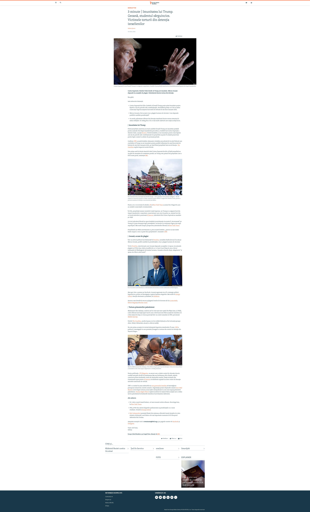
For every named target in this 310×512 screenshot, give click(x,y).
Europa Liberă (146, 410)
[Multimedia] (246, 3)
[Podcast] (251, 3)
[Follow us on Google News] (171, 497)
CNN (135, 141)
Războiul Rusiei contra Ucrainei (115, 450)
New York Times (158, 205)
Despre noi (108, 499)
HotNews (156, 296)
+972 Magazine (143, 373)
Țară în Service (137, 449)
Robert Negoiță (132, 303)
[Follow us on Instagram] (164, 497)
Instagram (131, 423)
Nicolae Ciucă (143, 303)
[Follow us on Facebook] (156, 497)
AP (150, 205)
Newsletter (132, 8)
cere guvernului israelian (159, 386)
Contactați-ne (109, 496)
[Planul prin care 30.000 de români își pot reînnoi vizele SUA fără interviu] (193, 474)
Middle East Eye (133, 317)
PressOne (156, 240)
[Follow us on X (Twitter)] (175, 497)
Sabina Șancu (131, 28)
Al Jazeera (150, 215)
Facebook (175, 421)
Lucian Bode (173, 301)
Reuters (144, 133)
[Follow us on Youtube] (160, 497)
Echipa (107, 506)
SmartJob (185, 449)
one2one (160, 449)
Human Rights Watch (142, 392)
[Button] (179, 36)
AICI (158, 434)
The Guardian (137, 321)
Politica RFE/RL (109, 502)
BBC (146, 155)
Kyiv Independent (135, 413)
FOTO (158, 457)
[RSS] (168, 497)
